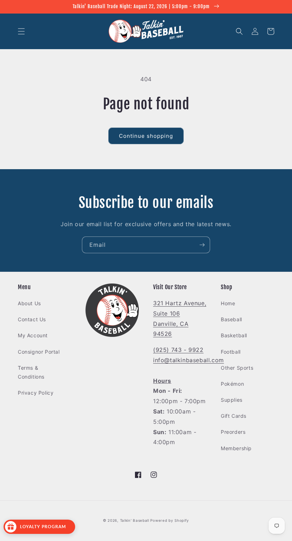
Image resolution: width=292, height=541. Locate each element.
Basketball (234, 335)
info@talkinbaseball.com (188, 360)
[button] (21, 31)
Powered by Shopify (169, 520)
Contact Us (32, 319)
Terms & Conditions (31, 372)
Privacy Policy (35, 393)
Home (228, 303)
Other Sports (237, 368)
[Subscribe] (202, 244)
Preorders (233, 432)
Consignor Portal (39, 352)
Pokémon (232, 384)
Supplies (232, 400)
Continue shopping (146, 135)
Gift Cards (233, 416)
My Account (33, 335)
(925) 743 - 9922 (178, 349)
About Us (29, 303)
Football (231, 352)
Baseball (231, 319)
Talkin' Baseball (134, 520)
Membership (236, 448)
